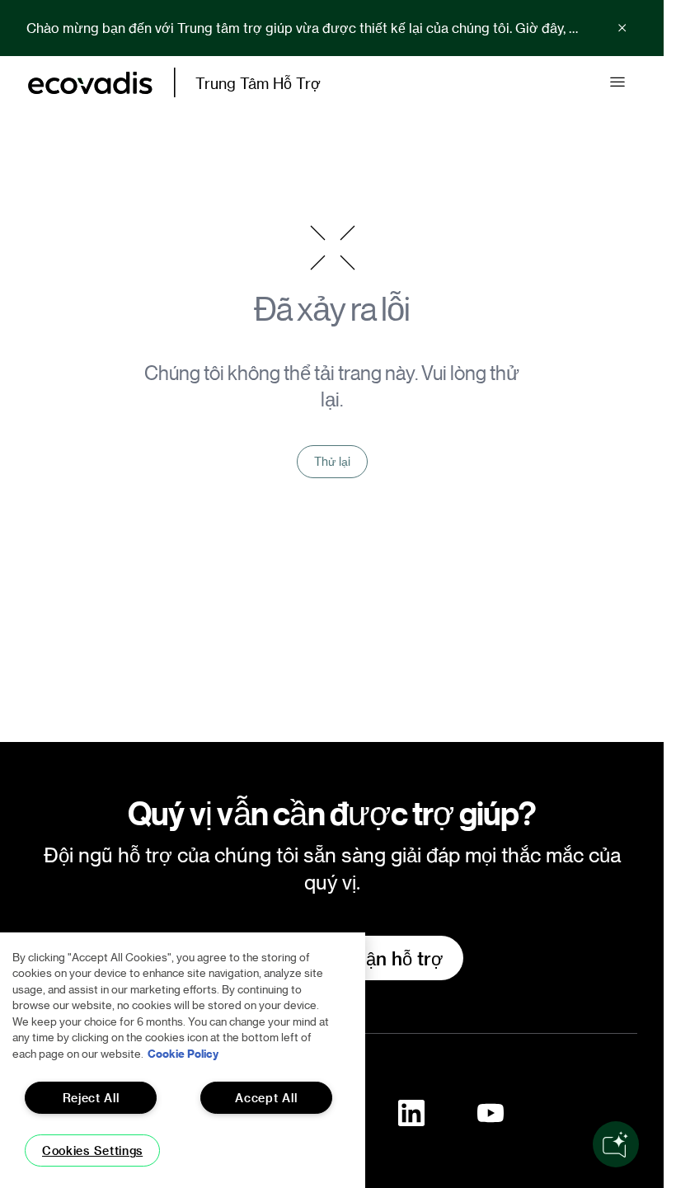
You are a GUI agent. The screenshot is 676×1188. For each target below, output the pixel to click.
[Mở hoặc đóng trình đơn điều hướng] (617, 82)
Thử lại (332, 461)
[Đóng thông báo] (622, 28)
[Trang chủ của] (90, 83)
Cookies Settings (92, 1150)
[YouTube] (490, 1113)
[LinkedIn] (411, 1113)
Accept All (266, 1098)
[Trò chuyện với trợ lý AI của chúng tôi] (616, 1144)
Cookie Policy (183, 1053)
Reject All (91, 1098)
